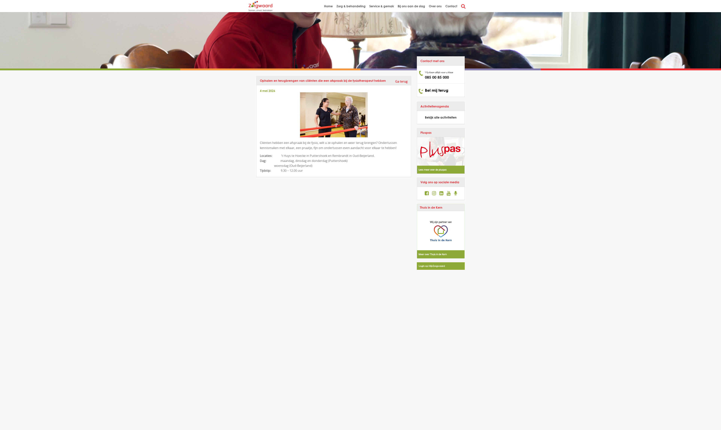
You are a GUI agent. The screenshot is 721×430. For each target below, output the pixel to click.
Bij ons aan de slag (411, 6)
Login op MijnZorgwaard (432, 266)
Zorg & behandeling (351, 6)
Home (328, 6)
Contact (451, 6)
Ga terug (401, 81)
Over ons (435, 6)
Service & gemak (381, 6)
